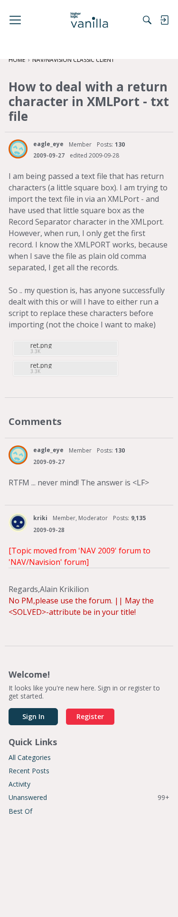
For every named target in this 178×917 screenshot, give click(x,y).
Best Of (20, 811)
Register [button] (90, 716)
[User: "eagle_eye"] (18, 148)
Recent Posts (29, 770)
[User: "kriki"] (18, 522)
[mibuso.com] (89, 20)
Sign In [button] (33, 716)
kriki (40, 518)
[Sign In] (164, 20)
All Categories (30, 757)
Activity (19, 784)
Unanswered (89, 797)
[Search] (147, 20)
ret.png (41, 345)
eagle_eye (48, 144)
